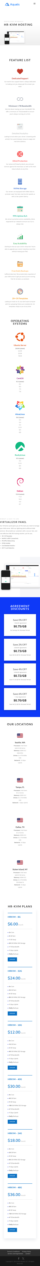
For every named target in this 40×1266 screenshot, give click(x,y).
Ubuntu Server (20, 345)
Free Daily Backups (20, 271)
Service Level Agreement (15, 1254)
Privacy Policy (26, 1251)
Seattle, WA (20, 742)
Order (12, 959)
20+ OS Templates (20, 298)
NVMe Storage (20, 188)
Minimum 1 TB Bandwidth (20, 106)
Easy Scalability (20, 243)
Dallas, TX (20, 827)
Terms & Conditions (13, 1251)
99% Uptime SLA (20, 216)
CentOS (20, 378)
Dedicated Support (20, 78)
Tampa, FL (20, 787)
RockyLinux (20, 455)
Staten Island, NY (20, 869)
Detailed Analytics (20, 133)
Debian (20, 491)
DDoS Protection (20, 161)
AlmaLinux (20, 414)
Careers (27, 1254)
